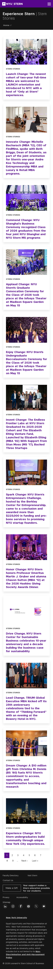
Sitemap (6, 902)
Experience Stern (19, 13)
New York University (16, 917)
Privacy (6, 897)
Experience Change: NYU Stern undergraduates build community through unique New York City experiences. (25, 838)
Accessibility (22, 897)
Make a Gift (12, 888)
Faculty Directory (10, 875)
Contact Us (8, 880)
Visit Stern (32, 875)
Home (6, 25)
